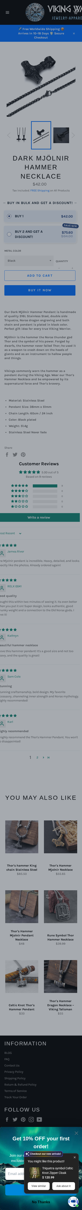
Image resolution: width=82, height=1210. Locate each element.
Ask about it (63, 1186)
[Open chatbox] (73, 1202)
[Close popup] (74, 1157)
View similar (38, 1186)
